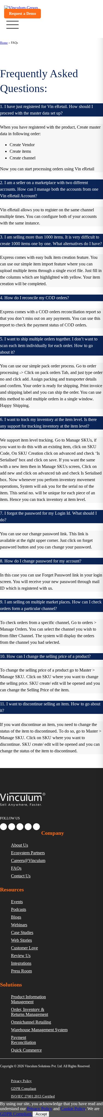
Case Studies (22, 932)
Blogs (16, 917)
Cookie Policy (73, 1108)
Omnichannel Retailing (31, 1022)
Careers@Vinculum (28, 860)
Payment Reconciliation (23, 1040)
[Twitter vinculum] (19, 826)
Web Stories (21, 940)
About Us (19, 845)
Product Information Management (28, 999)
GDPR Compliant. (16, 1114)
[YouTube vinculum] (36, 826)
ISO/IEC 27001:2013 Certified (33, 1096)
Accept (41, 1114)
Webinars (19, 924)
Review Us (20, 955)
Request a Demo (22, 14)
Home (4, 42)
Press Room (21, 971)
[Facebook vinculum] (3, 826)
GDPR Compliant (23, 1089)
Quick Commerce (26, 1050)
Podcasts (18, 909)
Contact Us (20, 876)
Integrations (21, 963)
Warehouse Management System (39, 1029)
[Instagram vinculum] (28, 826)
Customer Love (24, 948)
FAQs (16, 868)
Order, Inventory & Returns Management (29, 1012)
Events (17, 901)
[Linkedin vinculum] (11, 826)
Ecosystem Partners (28, 852)
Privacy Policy (21, 1081)
